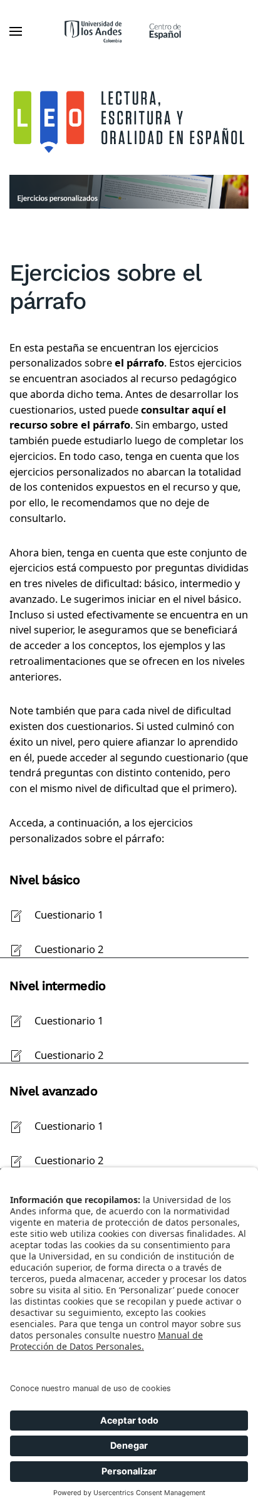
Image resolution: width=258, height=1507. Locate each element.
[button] (15, 31)
